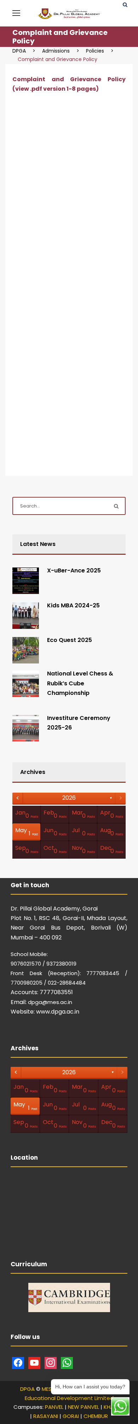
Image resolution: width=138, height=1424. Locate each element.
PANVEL (54, 1407)
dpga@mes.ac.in (50, 1002)
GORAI (71, 1416)
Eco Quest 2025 (69, 640)
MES (47, 1389)
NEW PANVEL (83, 1407)
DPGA (27, 1389)
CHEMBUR (96, 1416)
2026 (69, 798)
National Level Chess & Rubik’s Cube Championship (80, 683)
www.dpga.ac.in (57, 1012)
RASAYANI (45, 1416)
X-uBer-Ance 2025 (74, 570)
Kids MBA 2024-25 (73, 605)
